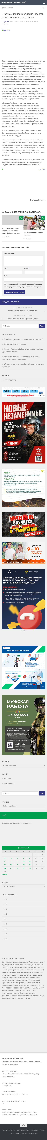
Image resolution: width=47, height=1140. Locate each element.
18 (11, 865)
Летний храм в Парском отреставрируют (17, 823)
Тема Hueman (33, 1133)
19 (17, 865)
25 (11, 868)
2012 (5, 929)
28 (29, 868)
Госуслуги (7, 778)
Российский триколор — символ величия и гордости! (23, 339)
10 (5, 861)
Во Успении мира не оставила (15, 344)
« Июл (4, 874)
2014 (5, 919)
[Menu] (44, 2)
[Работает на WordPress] (18, 1133)
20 (23, 865)
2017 (5, 904)
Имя (6, 268)
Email (26, 268)
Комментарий (9, 254)
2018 (5, 899)
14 (29, 861)
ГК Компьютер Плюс (37, 1130)
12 (17, 861)
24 (5, 868)
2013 (5, 924)
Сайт (6, 276)
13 (23, 861)
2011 (5, 934)
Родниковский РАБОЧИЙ (13, 2)
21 (29, 865)
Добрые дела (7, 8)
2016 (5, 909)
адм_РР (6, 22)
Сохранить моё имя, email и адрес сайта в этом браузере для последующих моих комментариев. (23, 285)
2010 (5, 939)
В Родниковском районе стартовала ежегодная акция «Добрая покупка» (11, 230)
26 (17, 868)
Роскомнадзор (9, 783)
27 (23, 868)
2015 (5, 914)
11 (11, 861)
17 (5, 865)
